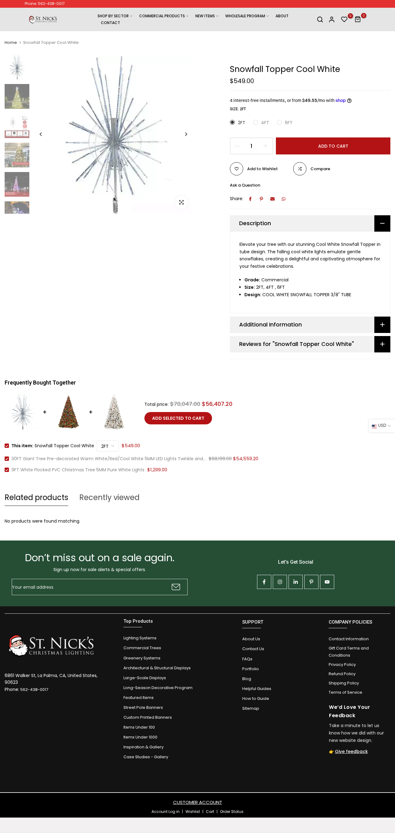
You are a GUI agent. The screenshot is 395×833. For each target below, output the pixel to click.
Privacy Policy (342, 664)
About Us (251, 639)
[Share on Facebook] (250, 198)
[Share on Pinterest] (261, 198)
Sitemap (250, 708)
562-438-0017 (34, 689)
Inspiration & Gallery (143, 747)
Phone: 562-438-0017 (45, 3)
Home (11, 42)
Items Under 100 (139, 727)
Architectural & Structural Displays (157, 668)
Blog (246, 679)
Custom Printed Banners (147, 717)
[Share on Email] (272, 198)
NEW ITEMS (205, 16)
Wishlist (192, 811)
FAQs (247, 659)
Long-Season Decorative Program (158, 688)
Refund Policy (342, 674)
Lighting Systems (139, 638)
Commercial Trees (142, 648)
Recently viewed (109, 497)
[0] (344, 19)
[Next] (181, 134)
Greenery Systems (141, 658)
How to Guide (255, 698)
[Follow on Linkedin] (296, 582)
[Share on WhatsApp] (283, 198)
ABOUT (282, 16)
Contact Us (253, 649)
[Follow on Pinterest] (311, 582)
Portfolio (250, 669)
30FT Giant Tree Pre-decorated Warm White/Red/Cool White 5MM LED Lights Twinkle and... (108, 459)
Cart (210, 811)
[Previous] (45, 134)
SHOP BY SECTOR (113, 16)
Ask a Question (245, 185)
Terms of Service (345, 692)
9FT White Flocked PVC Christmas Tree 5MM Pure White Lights (77, 470)
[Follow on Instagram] (280, 582)
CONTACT (110, 22)
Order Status (231, 811)
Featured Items (138, 697)
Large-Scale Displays (144, 678)
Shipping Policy (344, 683)
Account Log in (166, 811)
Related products (36, 497)
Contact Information (349, 639)
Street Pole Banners (143, 707)
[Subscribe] (175, 587)
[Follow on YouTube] (327, 582)
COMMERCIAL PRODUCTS (162, 16)
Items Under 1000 (140, 737)
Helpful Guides (256, 689)
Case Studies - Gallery (145, 757)
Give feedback (351, 751)
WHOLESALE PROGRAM (245, 16)
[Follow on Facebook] (264, 582)
